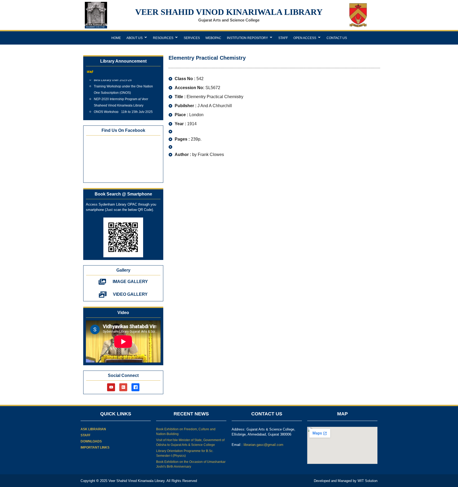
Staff (283, 38)
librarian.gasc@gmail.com (263, 445)
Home (116, 38)
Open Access (304, 38)
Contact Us (337, 38)
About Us (134, 38)
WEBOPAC (213, 38)
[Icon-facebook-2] (135, 387)
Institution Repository (247, 38)
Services (192, 38)
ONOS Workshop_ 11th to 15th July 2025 (123, 109)
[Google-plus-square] (123, 387)
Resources (163, 38)
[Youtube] (111, 387)
